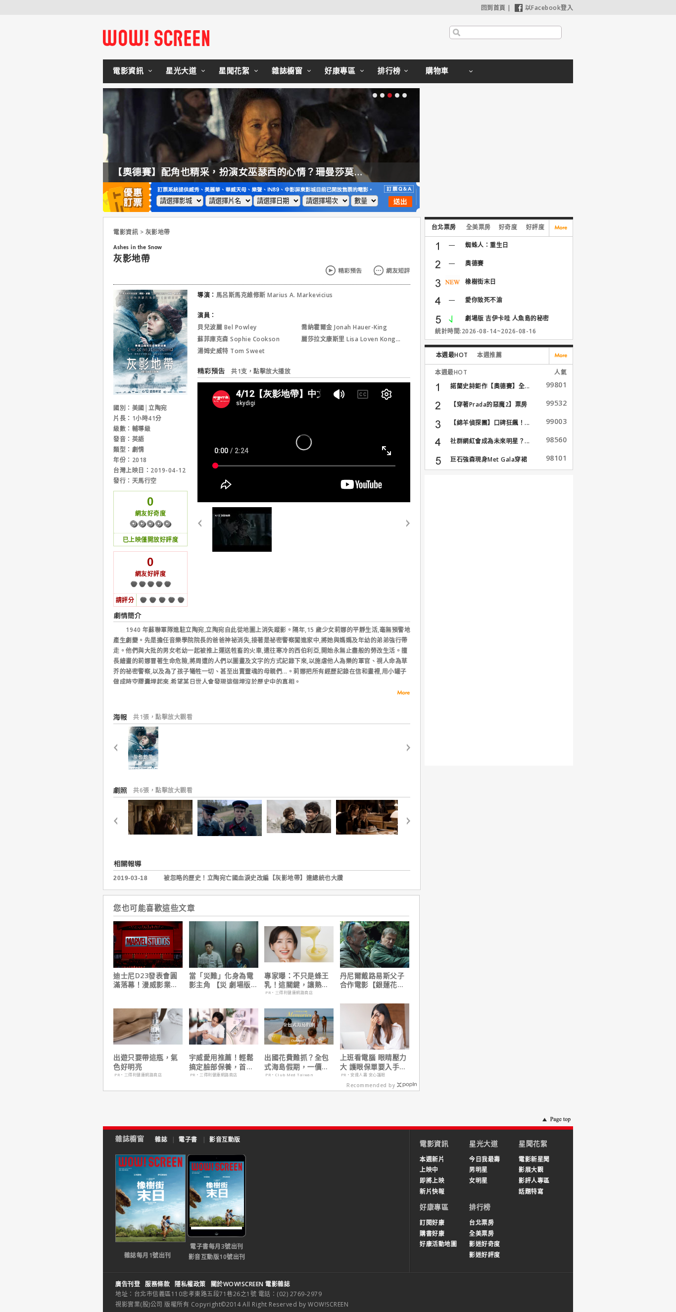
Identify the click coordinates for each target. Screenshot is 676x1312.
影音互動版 (225, 1139)
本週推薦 (489, 355)
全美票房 (478, 227)
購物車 (437, 70)
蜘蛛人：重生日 (487, 245)
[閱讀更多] (400, 692)
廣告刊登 (127, 1284)
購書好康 (432, 1233)
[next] (404, 529)
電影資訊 (128, 70)
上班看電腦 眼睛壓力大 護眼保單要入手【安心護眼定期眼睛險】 (373, 1062)
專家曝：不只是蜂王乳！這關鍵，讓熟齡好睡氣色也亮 (296, 980)
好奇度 (508, 227)
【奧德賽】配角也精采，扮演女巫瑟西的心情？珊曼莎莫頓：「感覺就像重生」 (279, 171)
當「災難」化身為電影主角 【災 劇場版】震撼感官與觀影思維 (223, 980)
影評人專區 (534, 1180)
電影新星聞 (534, 1159)
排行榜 (389, 70)
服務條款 (157, 1284)
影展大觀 (531, 1169)
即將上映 (432, 1180)
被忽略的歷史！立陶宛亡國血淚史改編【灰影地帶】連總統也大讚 (253, 878)
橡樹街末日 (480, 281)
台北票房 (444, 227)
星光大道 (181, 70)
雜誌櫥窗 (287, 70)
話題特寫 (531, 1191)
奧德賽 (474, 263)
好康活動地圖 (438, 1244)
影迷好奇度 (484, 1244)
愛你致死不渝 (483, 300)
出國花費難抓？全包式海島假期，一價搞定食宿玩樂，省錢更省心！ (296, 1062)
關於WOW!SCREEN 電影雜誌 (250, 1284)
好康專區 (340, 70)
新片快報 (432, 1191)
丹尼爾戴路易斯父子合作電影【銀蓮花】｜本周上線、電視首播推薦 (372, 980)
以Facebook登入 (549, 7)
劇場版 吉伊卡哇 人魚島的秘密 (507, 318)
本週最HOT (452, 355)
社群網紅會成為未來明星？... (490, 441)
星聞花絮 (234, 70)
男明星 (478, 1169)
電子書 (188, 1139)
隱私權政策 (190, 1284)
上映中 (429, 1169)
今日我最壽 (484, 1159)
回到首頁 (493, 7)
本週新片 (432, 1159)
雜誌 (161, 1139)
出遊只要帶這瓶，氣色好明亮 (145, 1062)
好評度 (535, 227)
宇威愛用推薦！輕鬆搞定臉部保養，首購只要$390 (221, 1062)
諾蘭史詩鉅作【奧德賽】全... (490, 386)
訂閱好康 (432, 1222)
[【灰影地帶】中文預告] (242, 529)
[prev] (203, 529)
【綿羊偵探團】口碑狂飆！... (490, 423)
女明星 (478, 1180)
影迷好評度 (484, 1255)
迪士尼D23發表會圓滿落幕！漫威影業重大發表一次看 (145, 980)
